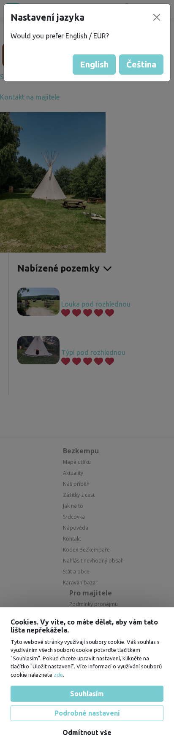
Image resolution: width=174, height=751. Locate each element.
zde (58, 675)
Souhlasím (87, 693)
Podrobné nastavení (87, 713)
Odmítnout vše (87, 732)
